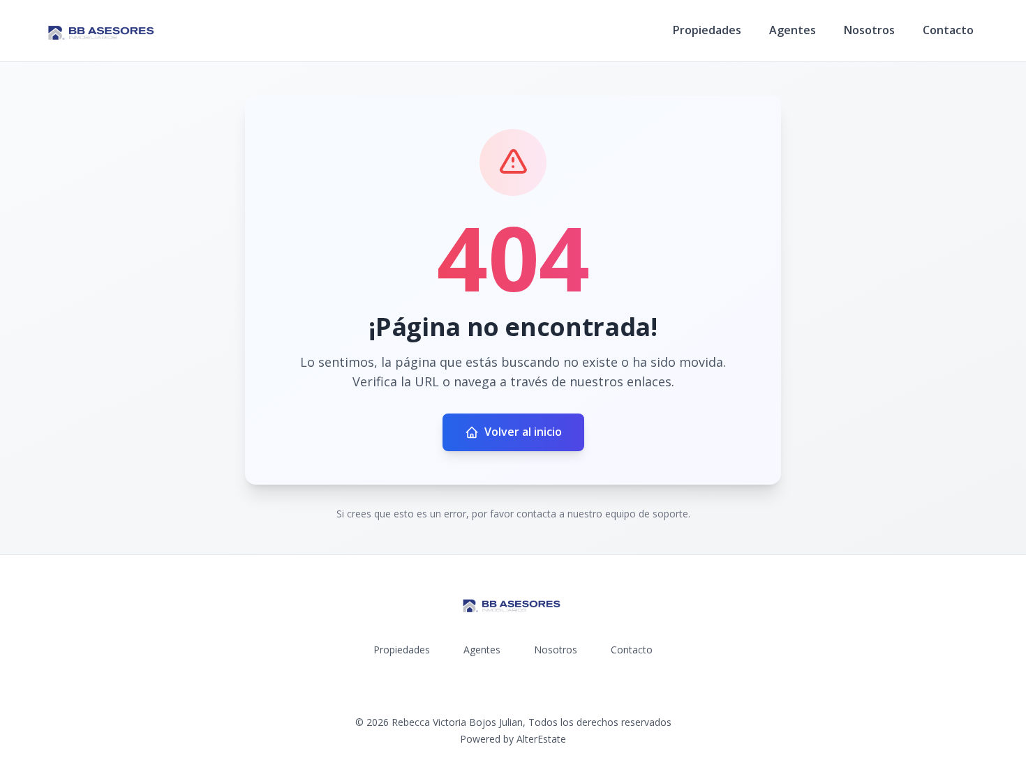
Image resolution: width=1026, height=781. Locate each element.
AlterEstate (541, 738)
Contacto (948, 30)
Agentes (792, 30)
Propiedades (707, 30)
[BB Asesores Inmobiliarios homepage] (102, 30)
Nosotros (869, 30)
